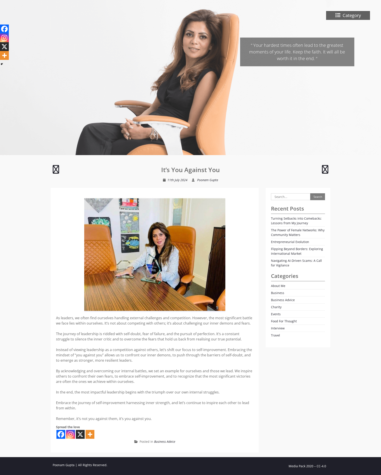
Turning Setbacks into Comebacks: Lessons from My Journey (296, 220)
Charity (276, 307)
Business (277, 293)
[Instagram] (70, 434)
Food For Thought (284, 321)
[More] (90, 434)
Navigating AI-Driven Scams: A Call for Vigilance (296, 262)
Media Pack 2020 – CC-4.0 (307, 466)
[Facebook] (60, 434)
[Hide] (2, 64)
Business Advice (164, 441)
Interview (278, 328)
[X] (80, 434)
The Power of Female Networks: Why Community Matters (298, 232)
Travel (275, 335)
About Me (278, 286)
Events (276, 314)
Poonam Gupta (207, 180)
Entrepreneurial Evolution (290, 242)
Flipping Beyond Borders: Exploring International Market (297, 251)
